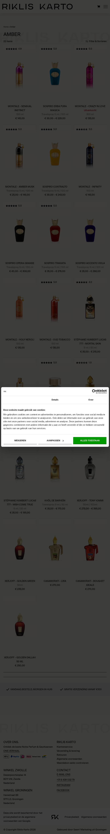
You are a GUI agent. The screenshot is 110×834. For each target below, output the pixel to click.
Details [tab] (55, 399)
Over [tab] (90, 399)
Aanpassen (53, 440)
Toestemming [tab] (19, 399)
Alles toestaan (90, 440)
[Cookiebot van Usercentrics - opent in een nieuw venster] (94, 391)
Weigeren (20, 440)
